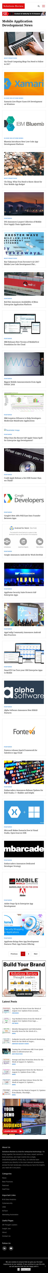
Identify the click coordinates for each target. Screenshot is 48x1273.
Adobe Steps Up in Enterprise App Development (18, 904)
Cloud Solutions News (13, 98)
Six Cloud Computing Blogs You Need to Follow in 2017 (23, 62)
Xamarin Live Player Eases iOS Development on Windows (23, 102)
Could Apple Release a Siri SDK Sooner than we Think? (22, 479)
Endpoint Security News (20, 1043)
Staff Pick (5, 1189)
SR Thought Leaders (9, 1225)
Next (35, 954)
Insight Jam (6, 1228)
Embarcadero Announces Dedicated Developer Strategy (19, 864)
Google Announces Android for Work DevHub (23, 555)
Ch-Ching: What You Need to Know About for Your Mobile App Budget (23, 183)
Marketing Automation (10, 1214)
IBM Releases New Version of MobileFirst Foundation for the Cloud (21, 343)
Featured (8, 218)
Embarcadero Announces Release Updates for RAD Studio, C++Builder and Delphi (23, 791)
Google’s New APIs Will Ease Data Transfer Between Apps (22, 516)
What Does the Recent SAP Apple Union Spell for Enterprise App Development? (23, 439)
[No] (45, 1266)
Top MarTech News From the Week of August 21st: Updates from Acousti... (26, 1009)
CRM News (15, 1013)
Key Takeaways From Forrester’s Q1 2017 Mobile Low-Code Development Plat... (21, 263)
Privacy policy (25, 1269)
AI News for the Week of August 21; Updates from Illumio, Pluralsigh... (28, 1091)
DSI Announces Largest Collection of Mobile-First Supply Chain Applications (23, 223)
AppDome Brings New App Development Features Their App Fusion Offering (21, 942)
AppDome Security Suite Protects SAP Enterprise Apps (20, 593)
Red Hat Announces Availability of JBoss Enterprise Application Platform (21, 303)
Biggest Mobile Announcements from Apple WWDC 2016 (22, 383)
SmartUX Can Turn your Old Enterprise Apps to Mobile (23, 671)
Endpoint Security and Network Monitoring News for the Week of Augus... (28, 1040)
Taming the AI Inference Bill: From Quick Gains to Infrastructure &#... (27, 1050)
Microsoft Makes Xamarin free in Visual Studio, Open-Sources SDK (21, 831)
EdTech (5, 1211)
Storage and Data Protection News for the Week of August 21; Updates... (27, 1061)
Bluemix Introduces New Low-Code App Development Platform (21, 142)
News (14, 1033)
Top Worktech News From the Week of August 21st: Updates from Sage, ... (26, 1020)
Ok (19, 1269)
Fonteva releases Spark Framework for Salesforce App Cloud (20, 751)
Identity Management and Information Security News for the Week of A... (26, 1030)
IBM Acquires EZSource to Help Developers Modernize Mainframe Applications (22, 419)
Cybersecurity (7, 1203)
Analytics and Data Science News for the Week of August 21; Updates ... (27, 1081)
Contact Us (6, 1236)
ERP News (15, 1023)
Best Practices (10, 58)
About (4, 1232)
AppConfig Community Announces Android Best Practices (22, 633)
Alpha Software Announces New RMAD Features (21, 711)
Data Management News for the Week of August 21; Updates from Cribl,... (27, 1071)
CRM (4, 1207)
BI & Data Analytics (9, 1199)
